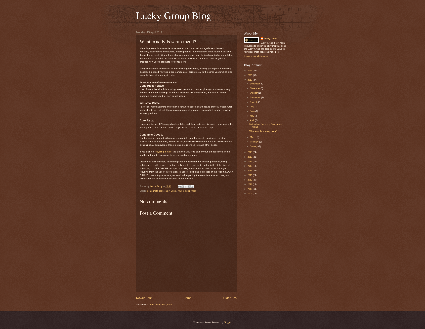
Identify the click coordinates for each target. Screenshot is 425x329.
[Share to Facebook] (189, 186)
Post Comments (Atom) (161, 304)
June (252, 111)
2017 (250, 157)
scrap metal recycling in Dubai (161, 191)
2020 (250, 75)
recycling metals (163, 151)
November (255, 88)
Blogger (227, 322)
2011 (250, 184)
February (254, 142)
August (253, 102)
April (252, 120)
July (252, 106)
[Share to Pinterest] (192, 186)
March (253, 137)
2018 (250, 152)
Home (187, 298)
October (254, 93)
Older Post (230, 298)
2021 (250, 70)
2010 (250, 189)
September (255, 97)
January (254, 146)
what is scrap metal (187, 191)
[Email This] (179, 186)
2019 (250, 80)
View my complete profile (256, 56)
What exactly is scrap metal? (263, 131)
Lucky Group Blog (173, 15)
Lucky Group (270, 38)
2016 (250, 161)
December (255, 83)
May (252, 116)
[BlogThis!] (182, 186)
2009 (250, 193)
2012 (250, 180)
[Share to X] (185, 186)
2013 (250, 175)
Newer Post (144, 298)
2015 (250, 166)
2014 (250, 170)
